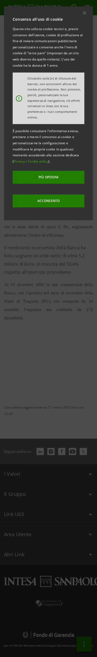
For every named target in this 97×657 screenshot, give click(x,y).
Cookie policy (38, 161)
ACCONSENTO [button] (48, 200)
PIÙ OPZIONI (48, 177)
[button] (84, 13)
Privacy (20, 161)
